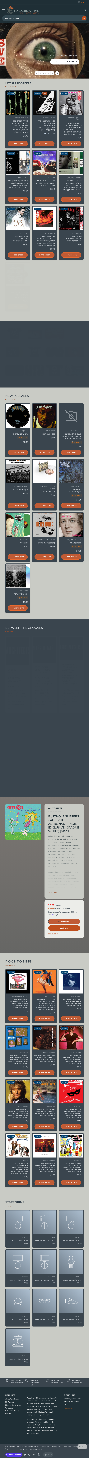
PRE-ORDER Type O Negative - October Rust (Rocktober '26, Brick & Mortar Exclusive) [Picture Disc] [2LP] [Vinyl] (20, 126)
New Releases (52, 359)
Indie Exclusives (53, 341)
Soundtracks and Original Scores (14, 379)
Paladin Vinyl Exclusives (11, 360)
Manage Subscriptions (13, 1405)
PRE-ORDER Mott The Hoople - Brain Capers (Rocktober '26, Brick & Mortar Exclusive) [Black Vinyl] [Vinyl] (73, 1113)
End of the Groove (34, 341)
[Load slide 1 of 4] (40, 73)
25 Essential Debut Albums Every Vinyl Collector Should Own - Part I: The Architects (15, 678)
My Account (9, 1402)
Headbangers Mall (12, 342)
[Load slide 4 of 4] (48, 73)
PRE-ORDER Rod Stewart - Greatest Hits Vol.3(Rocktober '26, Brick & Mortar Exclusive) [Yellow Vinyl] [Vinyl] (18, 1113)
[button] (3, 10)
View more (9, 400)
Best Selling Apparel (31, 360)
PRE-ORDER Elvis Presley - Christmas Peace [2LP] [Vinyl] (19, 239)
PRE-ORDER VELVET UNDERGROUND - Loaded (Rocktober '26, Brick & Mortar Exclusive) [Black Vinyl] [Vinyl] (19, 1003)
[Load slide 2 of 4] (43, 73)
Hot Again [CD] (48, 434)
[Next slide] (52, 73)
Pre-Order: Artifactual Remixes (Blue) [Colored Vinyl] (18, 295)
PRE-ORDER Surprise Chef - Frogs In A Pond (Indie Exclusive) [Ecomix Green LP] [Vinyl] (46, 125)
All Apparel (51, 378)
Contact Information (36, 1449)
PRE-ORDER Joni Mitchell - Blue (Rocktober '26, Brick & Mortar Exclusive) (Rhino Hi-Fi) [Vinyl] (72, 1002)
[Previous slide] (37, 73)
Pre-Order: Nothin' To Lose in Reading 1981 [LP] (74, 239)
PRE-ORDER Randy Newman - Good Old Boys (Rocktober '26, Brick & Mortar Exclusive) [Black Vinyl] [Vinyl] (45, 1167)
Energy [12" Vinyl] (20, 434)
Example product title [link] (18, 1241)
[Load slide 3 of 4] (45, 73)
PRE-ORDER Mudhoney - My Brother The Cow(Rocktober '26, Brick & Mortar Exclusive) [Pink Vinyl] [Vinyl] (72, 1167)
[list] (44, 1382)
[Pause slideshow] (57, 73)
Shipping (51, 908)
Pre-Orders (31, 378)
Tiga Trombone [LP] (20, 490)
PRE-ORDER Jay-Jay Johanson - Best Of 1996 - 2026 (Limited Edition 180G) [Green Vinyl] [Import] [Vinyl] (72, 185)
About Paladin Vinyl (12, 1399)
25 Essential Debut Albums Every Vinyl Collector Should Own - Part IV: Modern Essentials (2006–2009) (44, 676)
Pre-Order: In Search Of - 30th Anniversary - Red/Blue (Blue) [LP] (45, 183)
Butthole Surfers (55, 812)
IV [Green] (24, 543)
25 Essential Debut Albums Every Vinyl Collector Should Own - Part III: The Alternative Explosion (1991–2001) (70, 675)
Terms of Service (23, 1449)
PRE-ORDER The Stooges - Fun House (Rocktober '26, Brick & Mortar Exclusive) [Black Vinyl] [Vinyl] (46, 241)
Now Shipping (66, 40)
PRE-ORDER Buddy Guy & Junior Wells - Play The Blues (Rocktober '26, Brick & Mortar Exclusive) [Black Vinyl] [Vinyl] (72, 128)
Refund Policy (67, 1446)
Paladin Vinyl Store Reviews (12, 1412)
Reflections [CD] (21, 594)
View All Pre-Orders (12, 87)
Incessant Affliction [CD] (75, 491)
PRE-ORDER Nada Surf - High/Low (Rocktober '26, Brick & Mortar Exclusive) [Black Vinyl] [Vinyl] (45, 1112)
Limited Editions (73, 359)
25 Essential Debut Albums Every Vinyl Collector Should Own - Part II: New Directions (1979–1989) (17, 753)
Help (82, 2)
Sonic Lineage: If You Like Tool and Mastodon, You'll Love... (44, 761)
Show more (52, 892)
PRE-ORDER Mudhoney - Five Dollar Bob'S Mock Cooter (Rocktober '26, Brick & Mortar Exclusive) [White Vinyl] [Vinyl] (18, 1059)
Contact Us (68, 1409)
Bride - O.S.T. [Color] (46, 543)
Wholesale (9, 1408)
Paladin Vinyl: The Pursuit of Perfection (28, 1446)
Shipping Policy (56, 1446)
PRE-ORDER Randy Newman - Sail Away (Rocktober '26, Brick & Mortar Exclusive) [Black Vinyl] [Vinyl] (44, 1058)
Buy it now (64, 928)
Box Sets (69, 378)
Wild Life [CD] (49, 492)
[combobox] (44, 18)
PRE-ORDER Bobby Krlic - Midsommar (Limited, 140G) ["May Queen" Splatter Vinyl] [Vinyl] (18, 184)
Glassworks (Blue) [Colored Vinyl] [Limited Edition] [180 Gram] (71, 436)
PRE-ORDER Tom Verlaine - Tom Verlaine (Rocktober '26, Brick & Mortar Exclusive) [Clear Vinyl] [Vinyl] (72, 1059)
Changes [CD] (76, 543)
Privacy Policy (45, 1446)
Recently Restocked (70, 342)
